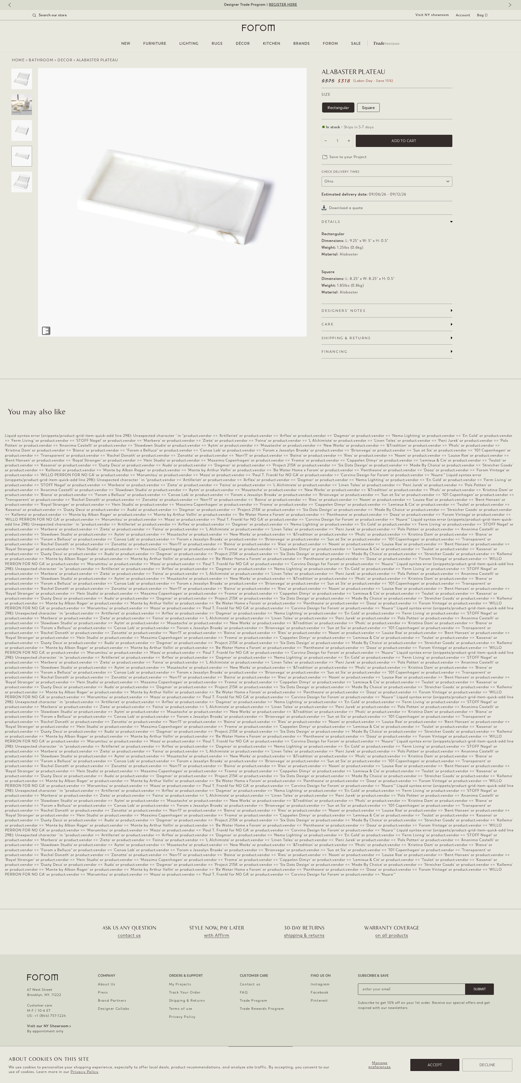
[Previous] (12, 5)
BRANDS (301, 43)
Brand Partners (112, 1000)
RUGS (217, 43)
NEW (125, 43)
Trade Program (254, 1000)
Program (386, 43)
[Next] (508, 5)
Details (331, 222)
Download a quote (346, 208)
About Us (106, 984)
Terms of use (180, 1009)
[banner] (260, 4)
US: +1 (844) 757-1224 (46, 1016)
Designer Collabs (113, 1009)
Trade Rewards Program (262, 1009)
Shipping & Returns (187, 1000)
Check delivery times (341, 172)
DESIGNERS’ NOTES (344, 311)
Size (326, 94)
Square (368, 107)
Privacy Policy (85, 1072)
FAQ (244, 992)
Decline (487, 1065)
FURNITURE (154, 43)
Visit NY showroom (432, 15)
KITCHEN (271, 43)
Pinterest (319, 1000)
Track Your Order (185, 992)
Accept (435, 1065)
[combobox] (56, 15)
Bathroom (41, 60)
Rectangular (338, 107)
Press (103, 992)
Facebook (320, 992)
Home (18, 60)
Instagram (320, 984)
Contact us (250, 984)
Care (328, 324)
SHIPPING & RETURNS (346, 338)
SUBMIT (480, 989)
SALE (356, 43)
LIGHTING (189, 43)
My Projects (180, 984)
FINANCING (334, 352)
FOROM (330, 43)
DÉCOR (243, 43)
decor (65, 60)
